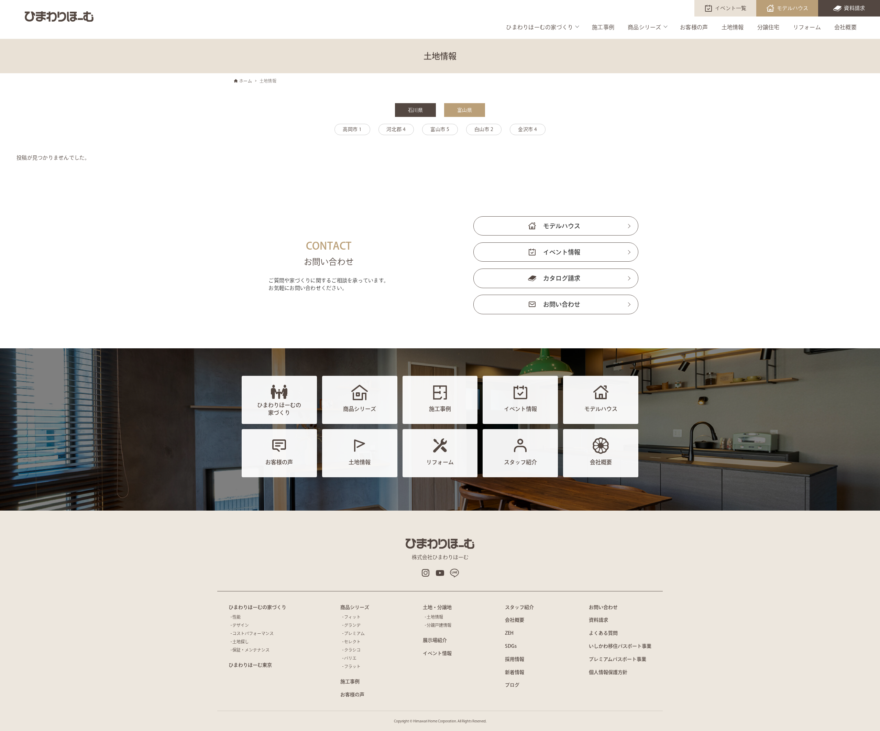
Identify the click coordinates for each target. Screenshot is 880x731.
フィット (352, 617)
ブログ (512, 685)
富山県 (464, 110)
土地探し (240, 642)
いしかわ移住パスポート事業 (620, 646)
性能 (236, 617)
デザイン (240, 625)
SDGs (511, 646)
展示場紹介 (435, 640)
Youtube (440, 573)
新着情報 (514, 672)
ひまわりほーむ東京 (250, 665)
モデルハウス (792, 8)
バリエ (350, 658)
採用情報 (514, 659)
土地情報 (733, 27)
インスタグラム (425, 573)
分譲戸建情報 (439, 625)
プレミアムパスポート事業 (617, 659)
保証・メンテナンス (251, 650)
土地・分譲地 (437, 607)
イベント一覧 (731, 8)
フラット (352, 666)
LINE (454, 573)
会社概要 (845, 27)
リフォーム (807, 27)
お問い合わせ (561, 304)
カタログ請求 (561, 278)
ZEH (509, 633)
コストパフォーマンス (253, 633)
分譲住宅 (768, 27)
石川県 (415, 110)
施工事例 (603, 27)
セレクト (352, 642)
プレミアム (354, 633)
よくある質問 (603, 633)
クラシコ (352, 650)
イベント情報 (561, 252)
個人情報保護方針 (608, 672)
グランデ (352, 625)
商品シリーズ (644, 27)
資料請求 (854, 8)
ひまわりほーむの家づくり (539, 27)
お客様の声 (694, 27)
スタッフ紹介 (519, 607)
